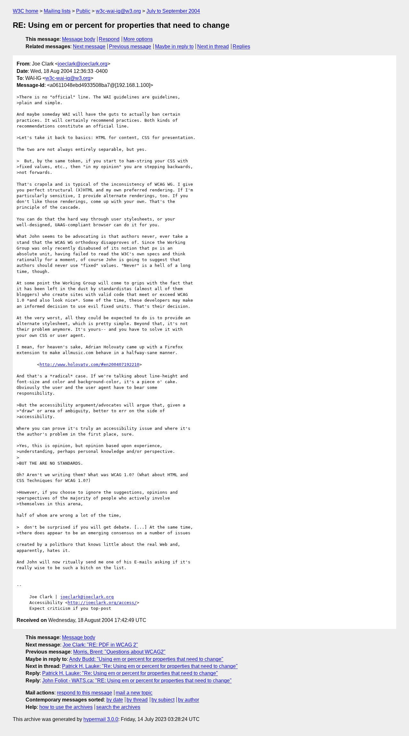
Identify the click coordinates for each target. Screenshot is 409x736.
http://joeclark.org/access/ (102, 602)
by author (188, 699)
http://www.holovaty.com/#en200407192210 (89, 364)
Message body (78, 39)
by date (114, 699)
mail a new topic (134, 692)
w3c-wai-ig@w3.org (118, 11)
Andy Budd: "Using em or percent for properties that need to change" (146, 659)
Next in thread (213, 46)
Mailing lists (57, 11)
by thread (137, 699)
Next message (89, 46)
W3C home (25, 11)
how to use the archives (66, 707)
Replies (241, 46)
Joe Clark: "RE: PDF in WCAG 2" (100, 644)
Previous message (130, 46)
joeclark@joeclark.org (82, 63)
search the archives (118, 707)
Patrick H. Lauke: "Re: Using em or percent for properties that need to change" (150, 666)
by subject (162, 699)
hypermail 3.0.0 (100, 719)
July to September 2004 (173, 11)
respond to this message (84, 692)
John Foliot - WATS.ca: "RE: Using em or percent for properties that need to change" (137, 680)
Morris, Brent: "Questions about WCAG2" (119, 652)
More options (138, 39)
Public (83, 11)
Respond (109, 39)
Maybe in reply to (174, 46)
